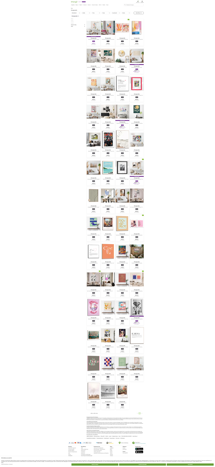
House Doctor (112, 438)
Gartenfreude (106, 438)
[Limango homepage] (74, 1)
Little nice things (97, 436)
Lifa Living (117, 438)
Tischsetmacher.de (100, 438)
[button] (142, 1)
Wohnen (111, 454)
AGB (82, 447)
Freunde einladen (71, 449)
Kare (119, 436)
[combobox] (133, 5)
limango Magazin (71, 450)
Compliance (83, 451)
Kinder (111, 450)
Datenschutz (83, 450)
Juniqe (110, 436)
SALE (72, 26)
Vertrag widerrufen (97, 451)
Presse (69, 454)
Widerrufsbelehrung (84, 449)
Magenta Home (115, 436)
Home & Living (73, 24)
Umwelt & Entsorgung (98, 450)
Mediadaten (70, 455)
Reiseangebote (125, 452)
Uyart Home (135, 436)
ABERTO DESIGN (90, 436)
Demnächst (125, 449)
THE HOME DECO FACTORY (126, 436)
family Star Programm (72, 447)
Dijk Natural (122, 438)
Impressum (83, 453)
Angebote (111, 447)
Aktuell (124, 447)
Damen (111, 451)
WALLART (102, 436)
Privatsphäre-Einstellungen (85, 454)
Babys (111, 449)
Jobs (69, 453)
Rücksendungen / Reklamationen (99, 449)
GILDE (107, 436)
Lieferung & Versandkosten (98, 447)
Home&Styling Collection (91, 438)
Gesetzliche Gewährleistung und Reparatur (101, 453)
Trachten (111, 455)
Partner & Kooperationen (72, 451)
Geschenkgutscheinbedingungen (86, 455)
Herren (111, 453)
